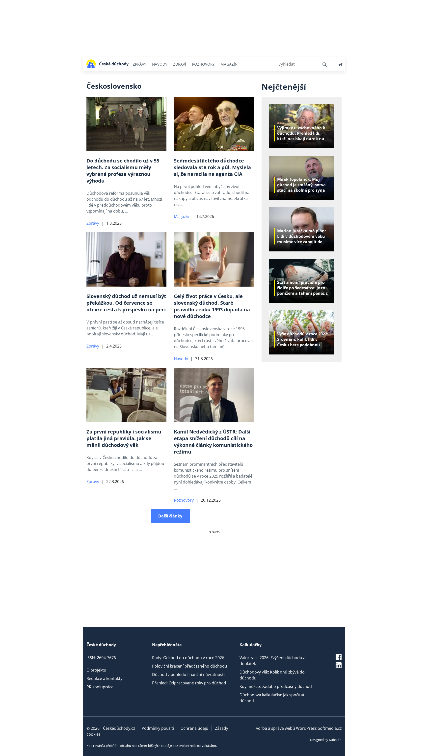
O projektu (96, 670)
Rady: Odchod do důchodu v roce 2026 (188, 657)
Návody (159, 64)
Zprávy (139, 64)
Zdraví (179, 64)
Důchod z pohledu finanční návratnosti (188, 674)
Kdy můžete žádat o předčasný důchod (276, 686)
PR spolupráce (99, 687)
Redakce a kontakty (104, 678)
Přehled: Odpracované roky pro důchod (189, 683)
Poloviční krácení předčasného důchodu (189, 666)
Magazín (229, 64)
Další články (170, 516)
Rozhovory (203, 64)
